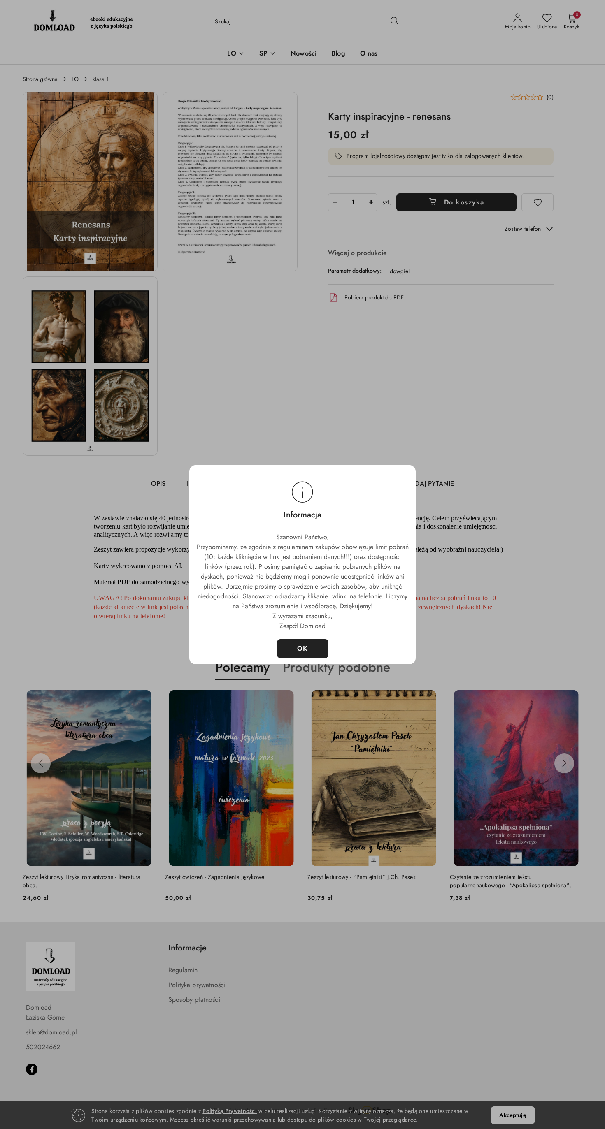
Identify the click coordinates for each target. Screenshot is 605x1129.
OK (302, 648)
